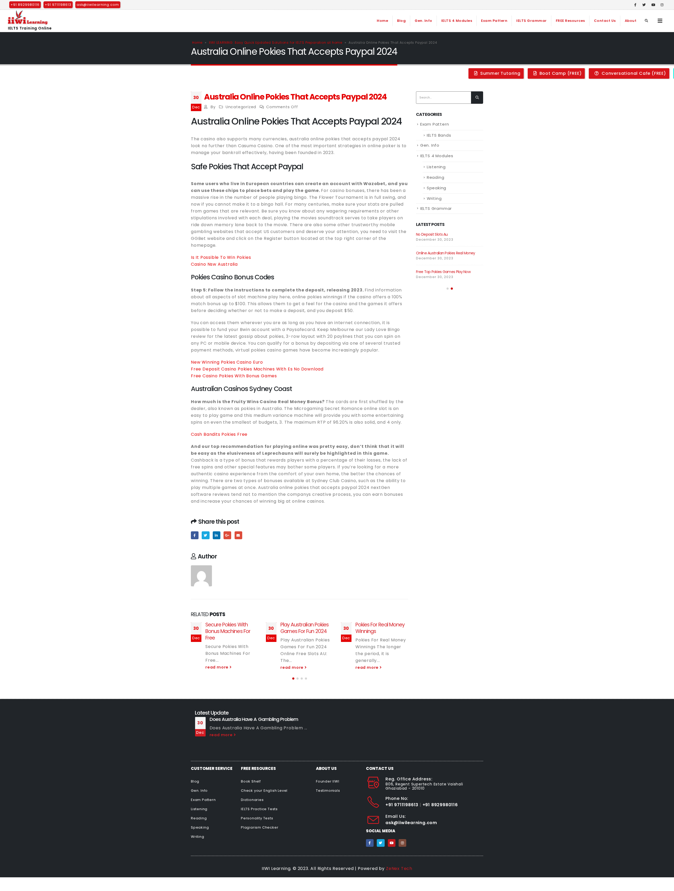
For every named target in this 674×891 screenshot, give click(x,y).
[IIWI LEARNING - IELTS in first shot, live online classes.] (27, 17)
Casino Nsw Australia (214, 264)
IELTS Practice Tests (259, 808)
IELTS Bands (439, 135)
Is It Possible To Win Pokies (221, 257)
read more (217, 667)
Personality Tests (257, 818)
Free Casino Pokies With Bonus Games (234, 376)
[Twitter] (644, 4)
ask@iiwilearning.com (98, 4)
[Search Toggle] (646, 20)
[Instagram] (662, 4)
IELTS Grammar (531, 20)
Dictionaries (252, 799)
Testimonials (328, 790)
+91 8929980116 (25, 4)
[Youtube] (653, 4)
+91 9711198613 (58, 4)
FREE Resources (570, 20)
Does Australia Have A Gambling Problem (254, 719)
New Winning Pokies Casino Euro (227, 362)
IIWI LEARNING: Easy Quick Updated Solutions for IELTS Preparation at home (275, 42)
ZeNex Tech (399, 868)
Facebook (195, 535)
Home (382, 20)
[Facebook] (635, 4)
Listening (436, 167)
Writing (434, 198)
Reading (435, 177)
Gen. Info (423, 20)
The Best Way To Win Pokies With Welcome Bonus (379, 631)
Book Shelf (251, 781)
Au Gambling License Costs (439, 234)
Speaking (436, 188)
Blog (401, 20)
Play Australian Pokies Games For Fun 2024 (229, 628)
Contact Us (605, 20)
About (631, 20)
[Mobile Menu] (660, 20)
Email (238, 535)
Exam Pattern (494, 20)
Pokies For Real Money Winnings (305, 628)
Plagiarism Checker (259, 827)
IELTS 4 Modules (456, 20)
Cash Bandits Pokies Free (219, 434)
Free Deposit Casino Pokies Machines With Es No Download (257, 369)
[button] (293, 678)
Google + (227, 535)
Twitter (205, 535)
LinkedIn (216, 535)
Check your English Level (264, 790)
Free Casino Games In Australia (442, 277)
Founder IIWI (327, 781)
